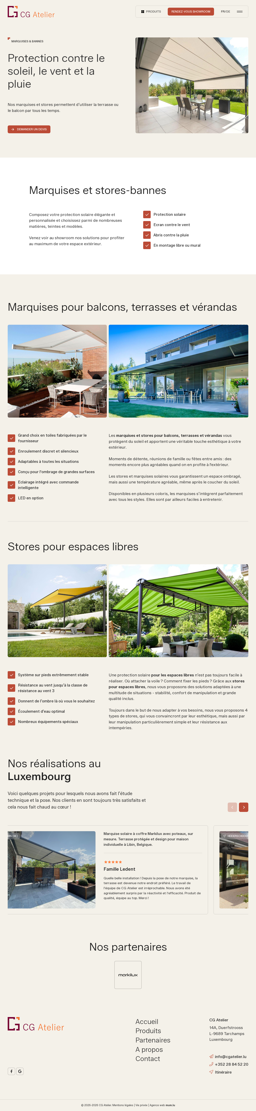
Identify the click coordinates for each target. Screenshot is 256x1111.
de (228, 11)
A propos (149, 1049)
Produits (148, 1031)
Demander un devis (32, 129)
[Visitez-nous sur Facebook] (11, 1071)
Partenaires (152, 1040)
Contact (147, 1059)
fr (223, 11)
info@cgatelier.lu (230, 1056)
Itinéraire (223, 1072)
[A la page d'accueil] (31, 11)
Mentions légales (122, 1105)
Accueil (146, 1022)
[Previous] (232, 807)
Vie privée (141, 1105)
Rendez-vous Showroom (190, 11)
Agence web (157, 1105)
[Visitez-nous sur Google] (20, 1071)
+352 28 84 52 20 (231, 1064)
